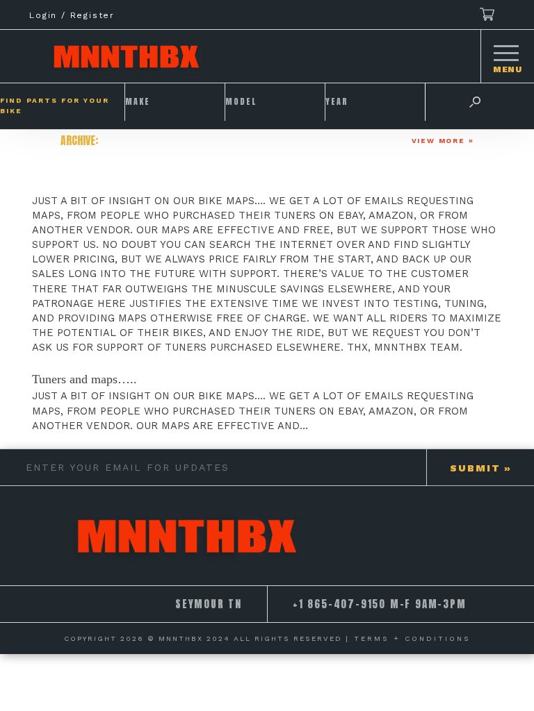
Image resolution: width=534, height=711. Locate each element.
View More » (443, 140)
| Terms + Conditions (408, 638)
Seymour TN (208, 604)
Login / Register (72, 15)
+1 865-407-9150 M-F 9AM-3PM (380, 604)
